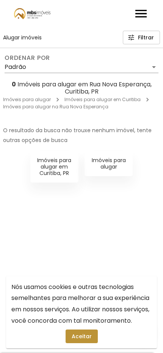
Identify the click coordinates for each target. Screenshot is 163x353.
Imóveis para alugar (27, 99)
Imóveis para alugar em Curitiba (102, 99)
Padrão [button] (15, 66)
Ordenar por (27, 58)
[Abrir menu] (141, 14)
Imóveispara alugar (109, 163)
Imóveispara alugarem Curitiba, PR (54, 166)
